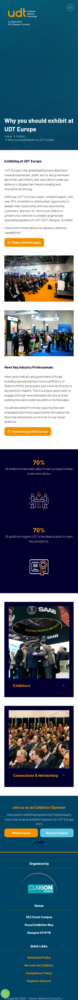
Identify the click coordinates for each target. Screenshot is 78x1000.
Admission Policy (39, 957)
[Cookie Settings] (5, 993)
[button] (70, 7)
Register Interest (39, 981)
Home (8, 136)
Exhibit (20, 136)
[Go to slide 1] (37, 842)
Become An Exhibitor (39, 965)
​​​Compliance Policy (39, 973)
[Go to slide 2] (42, 842)
